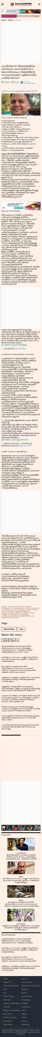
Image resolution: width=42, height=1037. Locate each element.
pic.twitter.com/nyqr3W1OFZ (14, 440)
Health (24, 993)
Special (24, 1021)
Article (24, 1018)
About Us (24, 979)
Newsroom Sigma (10, 91)
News (10, 20)
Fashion (24, 1014)
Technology (25, 1000)
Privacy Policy (26, 982)
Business (24, 989)
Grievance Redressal (11, 986)
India (21, 629)
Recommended (8, 934)
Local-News (25, 1007)
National (18, 20)
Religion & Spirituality (11, 1011)
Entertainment (27, 996)
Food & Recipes (9, 996)
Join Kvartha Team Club (30, 986)
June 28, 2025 (20, 349)
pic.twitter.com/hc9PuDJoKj (14, 345)
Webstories (25, 1025)
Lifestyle (6, 1007)
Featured (5, 834)
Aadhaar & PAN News (11, 1003)
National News (9, 629)
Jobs (4, 993)
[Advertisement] (21, 42)
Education (7, 1000)
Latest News (8, 1025)
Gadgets (24, 1003)
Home (3, 20)
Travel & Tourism (10, 1018)
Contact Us (7, 982)
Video (23, 1011)
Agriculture (7, 1021)
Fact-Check (7, 1014)
